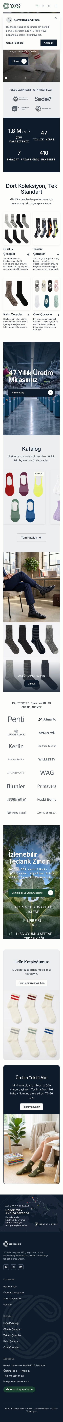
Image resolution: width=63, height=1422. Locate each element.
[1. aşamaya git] (11, 78)
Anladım (48, 42)
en (42, 6)
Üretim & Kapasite (13, 1292)
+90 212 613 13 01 (13, 1376)
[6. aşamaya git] (52, 78)
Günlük (31, 683)
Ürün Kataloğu (11, 1323)
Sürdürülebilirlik (12, 1298)
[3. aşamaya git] (29, 78)
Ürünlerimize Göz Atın (31, 983)
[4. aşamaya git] (36, 78)
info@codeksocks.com (16, 1381)
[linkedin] (21, 1267)
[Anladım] (55, 18)
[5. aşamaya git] (43, 78)
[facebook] (6, 1267)
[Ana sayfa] (11, 6)
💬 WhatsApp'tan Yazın (19, 1389)
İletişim (7, 1304)
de (49, 6)
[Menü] (56, 6)
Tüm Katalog (29, 537)
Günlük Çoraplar (12, 1329)
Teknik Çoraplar (12, 1335)
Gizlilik (53, 1408)
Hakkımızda (10, 1286)
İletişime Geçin (31, 1106)
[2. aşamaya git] (21, 78)
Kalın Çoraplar (11, 1341)
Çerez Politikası (41, 1408)
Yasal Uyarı (31, 1411)
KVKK (29, 1408)
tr (36, 6)
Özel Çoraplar (11, 1347)
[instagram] (13, 1267)
